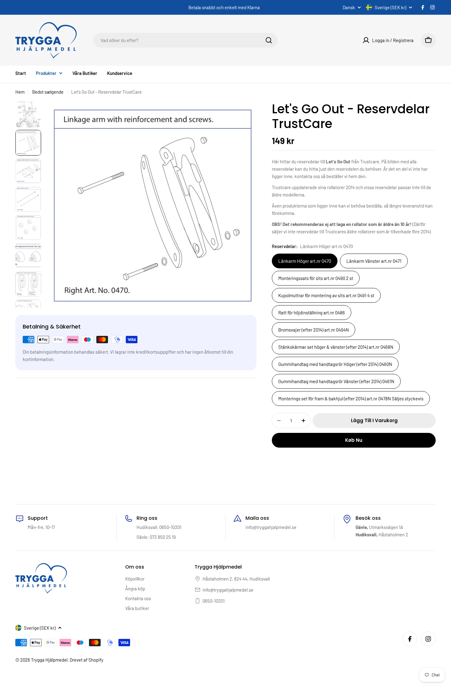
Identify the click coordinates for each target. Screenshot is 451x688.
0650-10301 (213, 601)
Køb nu (353, 440)
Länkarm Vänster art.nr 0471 (373, 261)
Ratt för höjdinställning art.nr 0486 (311, 312)
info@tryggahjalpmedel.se (227, 590)
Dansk (349, 7)
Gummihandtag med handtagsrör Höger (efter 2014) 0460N (335, 364)
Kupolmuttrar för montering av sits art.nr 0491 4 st (326, 295)
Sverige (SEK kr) (390, 7)
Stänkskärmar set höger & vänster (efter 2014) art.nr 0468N (335, 347)
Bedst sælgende (48, 92)
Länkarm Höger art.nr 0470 (304, 261)
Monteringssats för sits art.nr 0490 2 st (315, 278)
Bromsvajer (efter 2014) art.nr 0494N (313, 329)
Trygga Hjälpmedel (49, 660)
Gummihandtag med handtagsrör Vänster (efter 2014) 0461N (336, 381)
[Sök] (268, 40)
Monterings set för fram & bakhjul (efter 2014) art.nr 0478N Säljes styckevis (350, 398)
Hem (20, 92)
